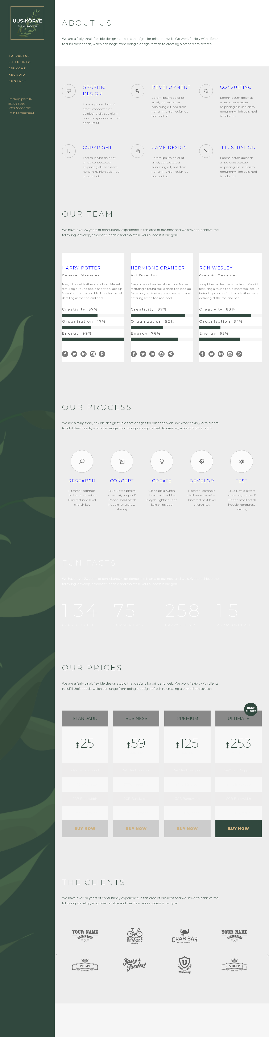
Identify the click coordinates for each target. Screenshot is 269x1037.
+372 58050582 (19, 108)
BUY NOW (85, 829)
